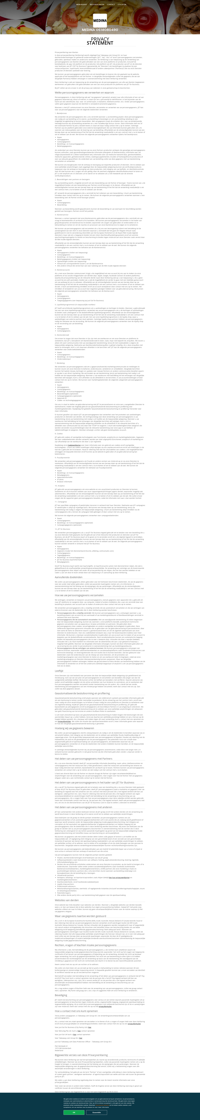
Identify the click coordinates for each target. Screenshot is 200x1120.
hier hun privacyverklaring (119, 877)
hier (89, 1027)
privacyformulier (64, 721)
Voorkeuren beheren (102, 1105)
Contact (111, 4)
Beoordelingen (97, 4)
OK (74, 1112)
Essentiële (97, 1112)
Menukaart (81, 4)
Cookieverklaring (74, 445)
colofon (122, 4)
